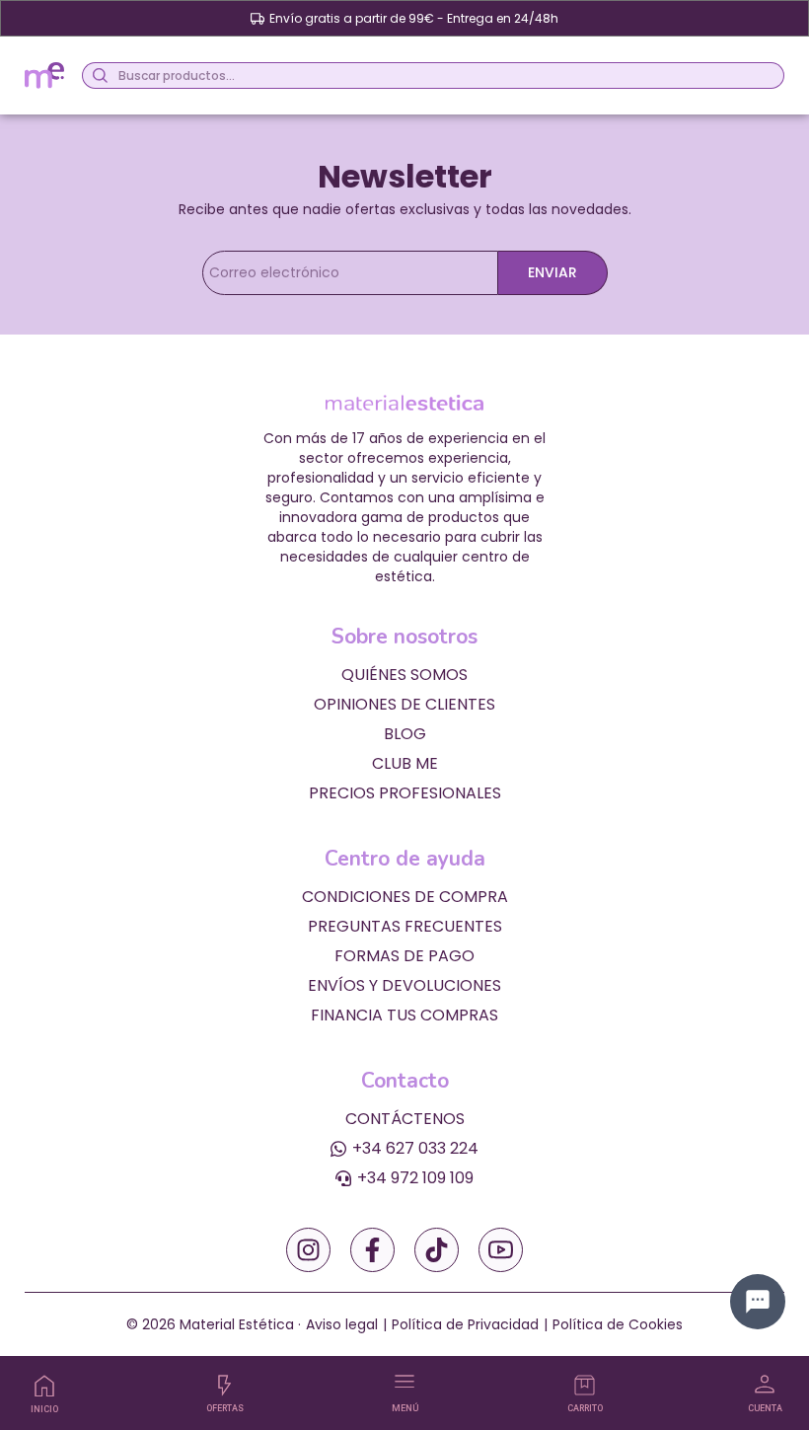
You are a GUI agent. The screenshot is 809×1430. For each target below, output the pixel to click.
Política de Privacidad (465, 1324)
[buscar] (97, 75)
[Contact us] (757, 1301)
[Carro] (584, 1385)
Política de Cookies (617, 1324)
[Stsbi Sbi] (308, 1250)
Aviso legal (342, 1324)
